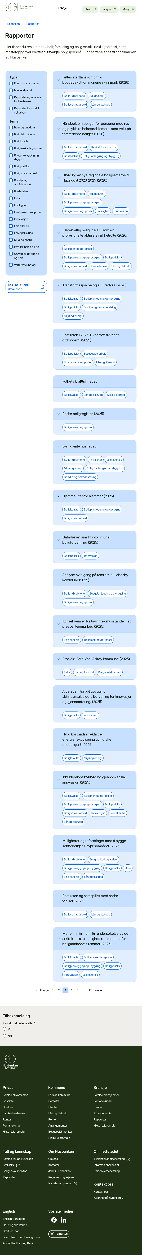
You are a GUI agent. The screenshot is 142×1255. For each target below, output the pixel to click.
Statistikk (9, 1165)
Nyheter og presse (60, 1183)
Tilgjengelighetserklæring (109, 1159)
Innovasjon (21, 219)
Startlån (8, 1107)
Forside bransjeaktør (106, 1095)
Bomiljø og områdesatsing (23, 182)
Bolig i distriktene (24, 134)
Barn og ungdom (24, 127)
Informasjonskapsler (106, 1165)
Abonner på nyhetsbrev (108, 1197)
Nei (10, 1036)
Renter (7, 1119)
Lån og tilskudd (23, 233)
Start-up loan (11, 1231)
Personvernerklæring (107, 1171)
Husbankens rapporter (28, 212)
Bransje (61, 8)
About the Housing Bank (18, 1243)
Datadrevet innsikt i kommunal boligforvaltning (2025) (86, 540)
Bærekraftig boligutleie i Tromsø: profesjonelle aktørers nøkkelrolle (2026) (94, 232)
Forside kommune (59, 1095)
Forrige (44, 990)
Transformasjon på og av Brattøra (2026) (94, 285)
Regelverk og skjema (61, 1177)
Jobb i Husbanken (59, 1171)
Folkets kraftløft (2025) (80, 381)
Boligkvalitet (21, 141)
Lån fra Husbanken (14, 1113)
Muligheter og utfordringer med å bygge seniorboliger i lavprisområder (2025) (94, 843)
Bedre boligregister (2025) (83, 414)
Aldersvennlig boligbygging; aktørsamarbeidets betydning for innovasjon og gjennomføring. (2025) (97, 696)
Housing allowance (15, 1225)
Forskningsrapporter (26, 83)
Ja (9, 1029)
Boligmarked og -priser (28, 148)
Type (13, 77)
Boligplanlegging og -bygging (26, 157)
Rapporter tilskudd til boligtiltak (26, 110)
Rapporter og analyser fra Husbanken (28, 99)
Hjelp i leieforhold (14, 1131)
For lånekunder (12, 1125)
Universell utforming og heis (26, 256)
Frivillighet (20, 205)
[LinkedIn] (62, 1220)
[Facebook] (53, 1220)
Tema (14, 121)
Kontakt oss (101, 1191)
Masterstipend (23, 90)
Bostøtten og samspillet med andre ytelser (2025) (90, 898)
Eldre (17, 198)
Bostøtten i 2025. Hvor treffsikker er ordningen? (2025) (90, 337)
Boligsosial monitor (60, 1131)
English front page (14, 1218)
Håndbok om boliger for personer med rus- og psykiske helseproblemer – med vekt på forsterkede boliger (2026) (96, 129)
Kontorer (53, 1165)
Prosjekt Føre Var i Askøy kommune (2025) (96, 659)
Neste (98, 990)
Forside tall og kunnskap (18, 1159)
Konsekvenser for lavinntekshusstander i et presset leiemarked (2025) (96, 624)
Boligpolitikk (21, 166)
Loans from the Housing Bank (21, 1237)
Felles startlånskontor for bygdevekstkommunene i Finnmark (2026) (95, 80)
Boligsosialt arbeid (25, 173)
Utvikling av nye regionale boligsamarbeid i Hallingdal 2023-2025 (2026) (96, 177)
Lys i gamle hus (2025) (80, 446)
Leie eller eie (22, 226)
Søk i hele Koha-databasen (19, 287)
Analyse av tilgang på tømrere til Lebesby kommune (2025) (95, 577)
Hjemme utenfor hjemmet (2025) (88, 496)
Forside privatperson (15, 1095)
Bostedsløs (21, 191)
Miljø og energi (23, 240)
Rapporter (100, 1119)
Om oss (53, 1159)
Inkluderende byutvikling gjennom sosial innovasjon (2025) (94, 779)
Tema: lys (61, 1234)
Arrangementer (57, 1125)
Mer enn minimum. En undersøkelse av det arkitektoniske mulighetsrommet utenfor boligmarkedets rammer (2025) (96, 938)
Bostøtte (8, 1101)
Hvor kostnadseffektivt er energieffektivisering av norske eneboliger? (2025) (86, 739)
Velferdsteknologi (25, 265)
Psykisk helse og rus (26, 247)
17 (90, 990)
